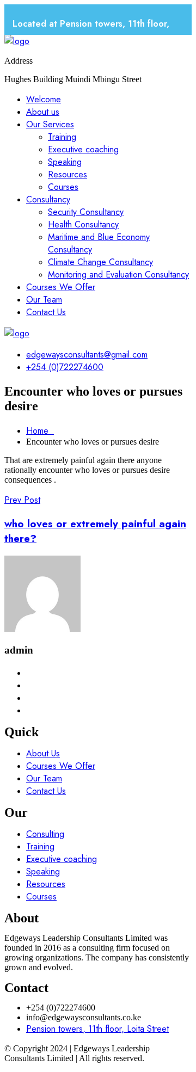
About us (42, 112)
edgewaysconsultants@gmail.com (87, 354)
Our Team (44, 299)
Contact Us (46, 312)
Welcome (43, 99)
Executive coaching (83, 149)
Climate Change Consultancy (100, 262)
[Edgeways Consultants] (16, 41)
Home (40, 430)
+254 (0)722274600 (64, 367)
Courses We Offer (60, 287)
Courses (63, 187)
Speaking (65, 162)
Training (62, 137)
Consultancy (48, 199)
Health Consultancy (83, 224)
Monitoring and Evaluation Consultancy (118, 274)
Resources (67, 174)
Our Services (50, 124)
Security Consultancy (86, 212)
